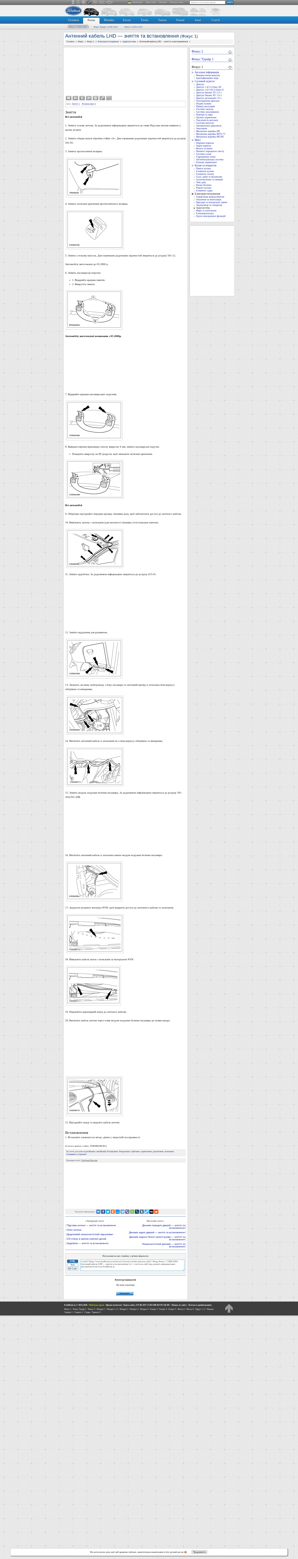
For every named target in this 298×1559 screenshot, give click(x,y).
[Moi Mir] (118, 1212)
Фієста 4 (189, 1309)
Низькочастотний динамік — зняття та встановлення (163, 1245)
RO (158, 1305)
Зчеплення (201, 128)
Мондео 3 (134, 1309)
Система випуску (205, 123)
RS (151, 1305)
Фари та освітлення (206, 210)
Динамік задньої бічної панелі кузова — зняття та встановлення (157, 1238)
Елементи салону (205, 174)
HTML (72, 1261)
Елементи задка (204, 190)
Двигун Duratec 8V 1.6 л (209, 95)
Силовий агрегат (205, 81)
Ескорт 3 (154, 1309)
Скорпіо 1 (68, 1312)
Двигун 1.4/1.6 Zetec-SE (208, 87)
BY (144, 1305)
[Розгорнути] (230, 52)
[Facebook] (103, 1212)
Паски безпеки (203, 185)
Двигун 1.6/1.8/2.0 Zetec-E (210, 90)
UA (148, 1305)
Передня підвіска (205, 143)
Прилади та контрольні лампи (211, 202)
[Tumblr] (142, 1212)
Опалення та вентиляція (208, 199)
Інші (198, 20)
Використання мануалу (208, 75)
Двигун (200, 84)
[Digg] (151, 1212)
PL (162, 1305)
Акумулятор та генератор (209, 205)
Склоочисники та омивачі (209, 179)
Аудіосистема (203, 208)
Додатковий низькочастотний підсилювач (90, 1234)
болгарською (112, 1151)
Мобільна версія (96, 1305)
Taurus (162, 20)
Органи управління (206, 117)
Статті (215, 20)
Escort (127, 20)
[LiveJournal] (137, 1212)
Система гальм (203, 154)
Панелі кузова (203, 168)
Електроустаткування (207, 193)
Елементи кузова (205, 171)
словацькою (71, 1154)
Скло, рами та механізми (209, 176)
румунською (158, 1151)
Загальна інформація (207, 72)
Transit (180, 20)
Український (137, 2)
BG (141, 1305)
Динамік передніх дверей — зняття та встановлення (163, 1226)
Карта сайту (151, 2)
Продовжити (199, 1552)
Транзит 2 (96, 1312)
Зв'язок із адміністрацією (200, 1305)
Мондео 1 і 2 (112, 1309)
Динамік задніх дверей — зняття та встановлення (157, 1232)
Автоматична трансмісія (208, 125)
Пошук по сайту (176, 2)
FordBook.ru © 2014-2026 (75, 1305)
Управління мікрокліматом (210, 197)
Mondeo (109, 20)
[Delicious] (147, 1212)
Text (73, 1265)
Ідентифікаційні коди (207, 78)
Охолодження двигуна (207, 101)
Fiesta (144, 20)
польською (169, 1151)
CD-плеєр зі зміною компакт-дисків (86, 1239)
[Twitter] (108, 1212)
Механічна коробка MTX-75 (210, 134)
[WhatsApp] (132, 1212)
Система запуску (204, 109)
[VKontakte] (98, 1212)
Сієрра (87, 1312)
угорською (81, 1154)
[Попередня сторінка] (68, 98)
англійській (101, 1151)
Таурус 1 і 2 (200, 1309)
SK (164, 1305)
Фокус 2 (133, 27)
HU (168, 1305)
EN (137, 1305)
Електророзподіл (205, 213)
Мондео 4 (144, 1309)
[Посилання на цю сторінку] (102, 98)
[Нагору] (229, 1308)
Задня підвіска (203, 145)
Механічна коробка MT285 (210, 136)
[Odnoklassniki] (113, 1212)
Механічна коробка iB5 (208, 131)
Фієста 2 (181, 1309)
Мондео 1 (101, 1309)
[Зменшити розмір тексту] (75, 98)
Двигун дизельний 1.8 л (208, 98)
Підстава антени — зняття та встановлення (91, 1225)
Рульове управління (206, 162)
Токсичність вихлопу (207, 120)
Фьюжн (210, 1309)
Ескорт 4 (163, 1309)
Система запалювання (207, 112)
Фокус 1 (78, 27)
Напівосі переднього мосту (210, 151)
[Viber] (127, 1212)
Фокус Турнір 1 (106, 27)
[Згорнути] (230, 67)
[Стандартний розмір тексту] (82, 98)
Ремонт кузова (203, 188)
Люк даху (201, 182)
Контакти (163, 2)
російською (90, 1151)
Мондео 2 (124, 1309)
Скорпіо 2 (78, 1312)
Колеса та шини (204, 148)
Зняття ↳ (76, 104)
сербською (135, 1151)
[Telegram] (122, 1212)
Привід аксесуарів (205, 106)
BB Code (72, 1269)
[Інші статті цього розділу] (95, 98)
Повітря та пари (204, 114)
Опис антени (74, 1230)
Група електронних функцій (211, 216)
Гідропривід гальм (205, 156)
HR (154, 1305)
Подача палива (203, 103)
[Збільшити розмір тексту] (88, 98)
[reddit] (156, 1212)
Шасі (198, 139)
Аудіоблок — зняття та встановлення (87, 1243)
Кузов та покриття (205, 165)
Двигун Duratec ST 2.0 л (209, 92)
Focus (91, 20)
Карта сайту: (129, 1305)
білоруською (124, 1151)
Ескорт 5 (172, 1309)
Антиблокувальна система (209, 159)
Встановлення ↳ (89, 104)
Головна (73, 20)
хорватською (146, 1151)
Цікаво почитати (114, 1305)
